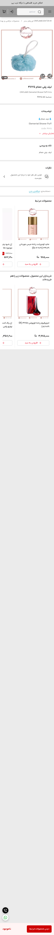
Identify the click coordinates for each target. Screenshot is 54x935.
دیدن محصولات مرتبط (39, 928)
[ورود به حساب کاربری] (12, 11)
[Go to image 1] (5, 77)
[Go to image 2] (2, 77)
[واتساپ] (5, 918)
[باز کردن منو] (49, 11)
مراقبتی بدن (34, 191)
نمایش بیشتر (48, 133)
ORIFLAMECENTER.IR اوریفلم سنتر (38, 21)
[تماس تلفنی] (5, 910)
